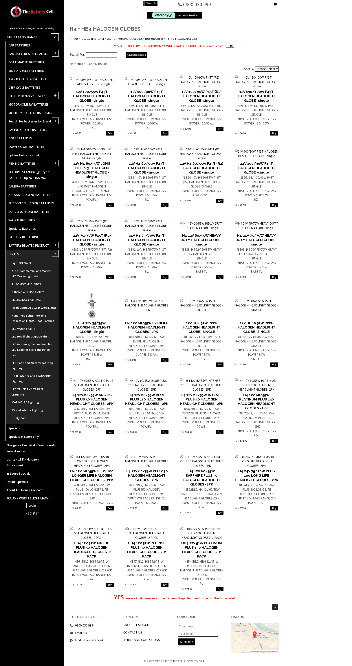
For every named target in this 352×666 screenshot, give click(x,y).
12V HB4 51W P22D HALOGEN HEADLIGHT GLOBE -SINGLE (201, 327)
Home (75, 38)
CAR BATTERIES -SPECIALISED (28, 54)
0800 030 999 (196, 4)
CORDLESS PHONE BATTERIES (28, 212)
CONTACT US (132, 632)
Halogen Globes (154, 38)
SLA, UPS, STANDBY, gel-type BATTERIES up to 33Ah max (28, 175)
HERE (229, 46)
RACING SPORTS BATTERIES (27, 130)
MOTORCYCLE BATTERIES (26, 71)
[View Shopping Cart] (275, 5)
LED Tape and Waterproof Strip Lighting (32, 365)
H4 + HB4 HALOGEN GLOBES (182, 38)
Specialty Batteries (22, 229)
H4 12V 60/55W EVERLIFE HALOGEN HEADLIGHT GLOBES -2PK (146, 327)
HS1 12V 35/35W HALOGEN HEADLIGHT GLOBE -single (92, 327)
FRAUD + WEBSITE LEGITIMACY (27, 498)
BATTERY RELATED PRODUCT (28, 245)
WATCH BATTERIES (21, 220)
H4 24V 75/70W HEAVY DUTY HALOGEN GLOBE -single (256, 239)
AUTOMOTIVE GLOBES (26, 284)
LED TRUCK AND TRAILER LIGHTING (28, 391)
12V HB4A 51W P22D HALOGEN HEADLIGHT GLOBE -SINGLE (256, 327)
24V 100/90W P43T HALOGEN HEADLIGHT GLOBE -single (256, 167)
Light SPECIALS (21, 263)
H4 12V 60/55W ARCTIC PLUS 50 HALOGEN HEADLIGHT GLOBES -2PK (91, 399)
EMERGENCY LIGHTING (26, 300)
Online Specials (17, 482)
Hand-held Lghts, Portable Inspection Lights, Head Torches (33, 318)
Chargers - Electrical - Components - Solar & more (32, 448)
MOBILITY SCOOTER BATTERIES (30, 113)
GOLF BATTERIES (20, 138)
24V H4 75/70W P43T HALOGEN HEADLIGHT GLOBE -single (147, 239)
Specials (14, 428)
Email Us (81, 633)
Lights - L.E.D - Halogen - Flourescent (23, 462)
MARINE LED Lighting (25, 402)
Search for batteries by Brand (29, 121)
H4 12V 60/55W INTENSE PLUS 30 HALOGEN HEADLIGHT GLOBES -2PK (201, 399)
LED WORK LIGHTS (23, 329)
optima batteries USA (23, 155)
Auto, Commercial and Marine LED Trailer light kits (31, 273)
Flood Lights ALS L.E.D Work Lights (34, 307)
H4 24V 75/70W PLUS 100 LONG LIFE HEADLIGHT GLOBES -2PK (256, 475)
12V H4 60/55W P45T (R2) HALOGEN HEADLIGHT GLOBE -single (201, 167)
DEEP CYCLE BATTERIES (24, 88)
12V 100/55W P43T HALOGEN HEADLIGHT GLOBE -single (92, 96)
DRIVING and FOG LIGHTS (28, 292)
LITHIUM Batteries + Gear (26, 96)
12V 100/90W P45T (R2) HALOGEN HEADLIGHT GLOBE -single (201, 96)
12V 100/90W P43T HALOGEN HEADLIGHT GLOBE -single (147, 96)
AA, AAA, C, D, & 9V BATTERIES (29, 195)
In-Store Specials (18, 474)
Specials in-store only (23, 437)
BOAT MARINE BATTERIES (26, 62)
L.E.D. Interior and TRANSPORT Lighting (32, 378)
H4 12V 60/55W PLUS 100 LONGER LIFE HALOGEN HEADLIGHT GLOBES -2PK (91, 475)
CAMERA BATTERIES (22, 186)
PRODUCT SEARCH (136, 625)
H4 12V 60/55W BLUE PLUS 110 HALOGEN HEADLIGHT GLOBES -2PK (146, 399)
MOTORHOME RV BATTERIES (28, 104)
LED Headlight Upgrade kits (29, 336)
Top (275, 607)
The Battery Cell (173, 661)
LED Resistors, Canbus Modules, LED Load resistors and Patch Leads (32, 350)
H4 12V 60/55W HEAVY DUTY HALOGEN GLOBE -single (201, 239)
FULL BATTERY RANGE (21, 37)
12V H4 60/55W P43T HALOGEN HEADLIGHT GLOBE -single (147, 167)
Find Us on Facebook (89, 640)
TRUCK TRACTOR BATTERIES (28, 79)
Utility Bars (19, 418)
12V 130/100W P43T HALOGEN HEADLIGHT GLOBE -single (256, 96)
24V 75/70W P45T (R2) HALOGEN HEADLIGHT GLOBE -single (92, 239)
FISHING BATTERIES (21, 164)
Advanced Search (136, 54)
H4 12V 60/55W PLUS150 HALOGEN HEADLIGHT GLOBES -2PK (147, 475)
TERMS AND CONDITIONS (141, 640)
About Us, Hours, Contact (24, 490)
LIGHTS (13, 254)
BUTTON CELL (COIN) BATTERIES (31, 203)
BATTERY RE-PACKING (23, 237)
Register (32, 513)
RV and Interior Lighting (27, 410)
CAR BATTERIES (19, 45)
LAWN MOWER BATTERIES (26, 147)
